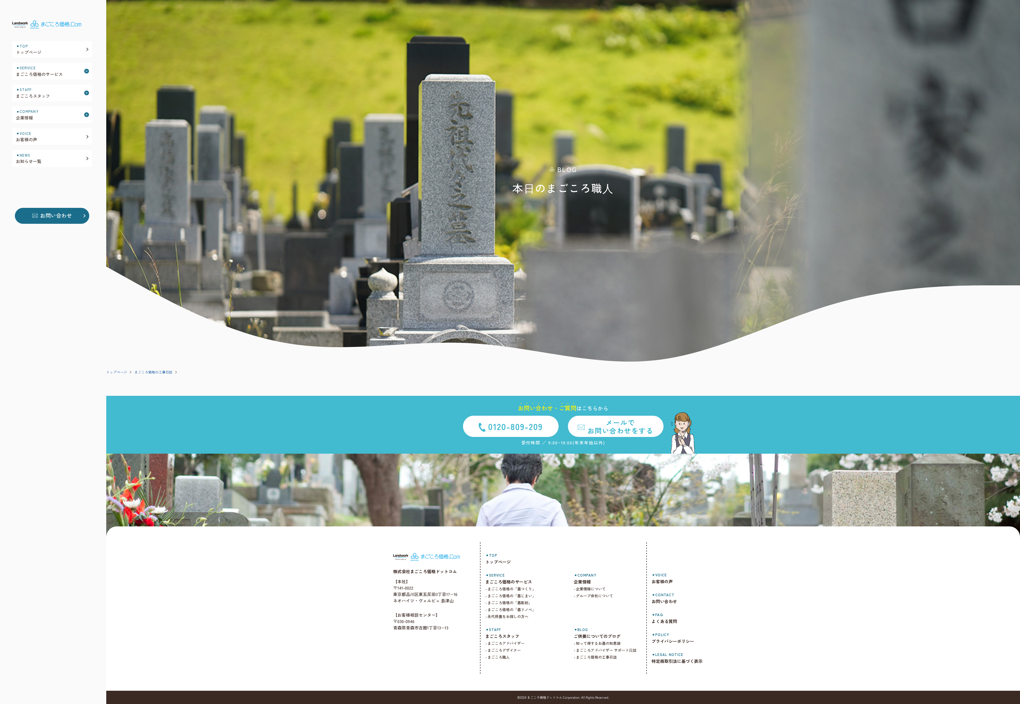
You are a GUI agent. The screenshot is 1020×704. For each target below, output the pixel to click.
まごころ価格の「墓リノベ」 (511, 609)
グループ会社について (594, 595)
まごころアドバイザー (506, 643)
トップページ (116, 372)
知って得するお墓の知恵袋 (598, 643)
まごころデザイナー (504, 650)
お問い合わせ (56, 215)
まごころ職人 (498, 657)
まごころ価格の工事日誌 (153, 372)
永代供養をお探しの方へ (507, 616)
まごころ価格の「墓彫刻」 (509, 602)
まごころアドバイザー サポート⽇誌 (606, 650)
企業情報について (591, 588)
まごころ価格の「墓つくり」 (511, 588)
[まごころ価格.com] (52, 26)
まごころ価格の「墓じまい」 (511, 595)
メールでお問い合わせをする (620, 426)
